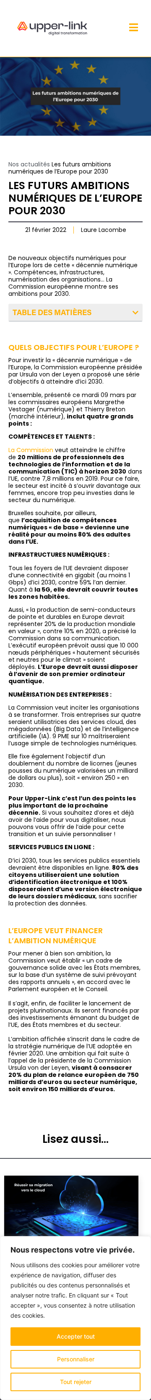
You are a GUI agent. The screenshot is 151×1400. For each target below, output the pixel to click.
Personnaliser (75, 1359)
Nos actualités (29, 164)
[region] (75, 1318)
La (12, 450)
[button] (135, 312)
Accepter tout (76, 1336)
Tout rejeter (75, 1381)
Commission (34, 450)
